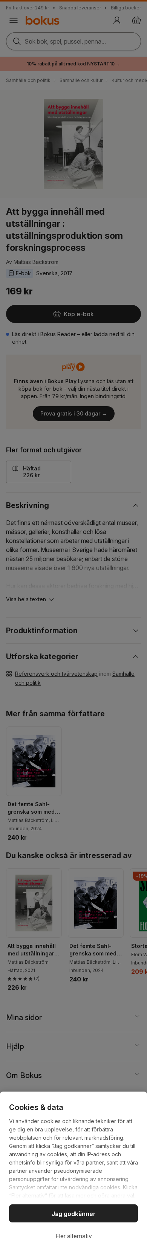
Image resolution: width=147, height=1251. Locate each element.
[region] (73, 1171)
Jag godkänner (74, 1214)
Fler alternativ (73, 1236)
